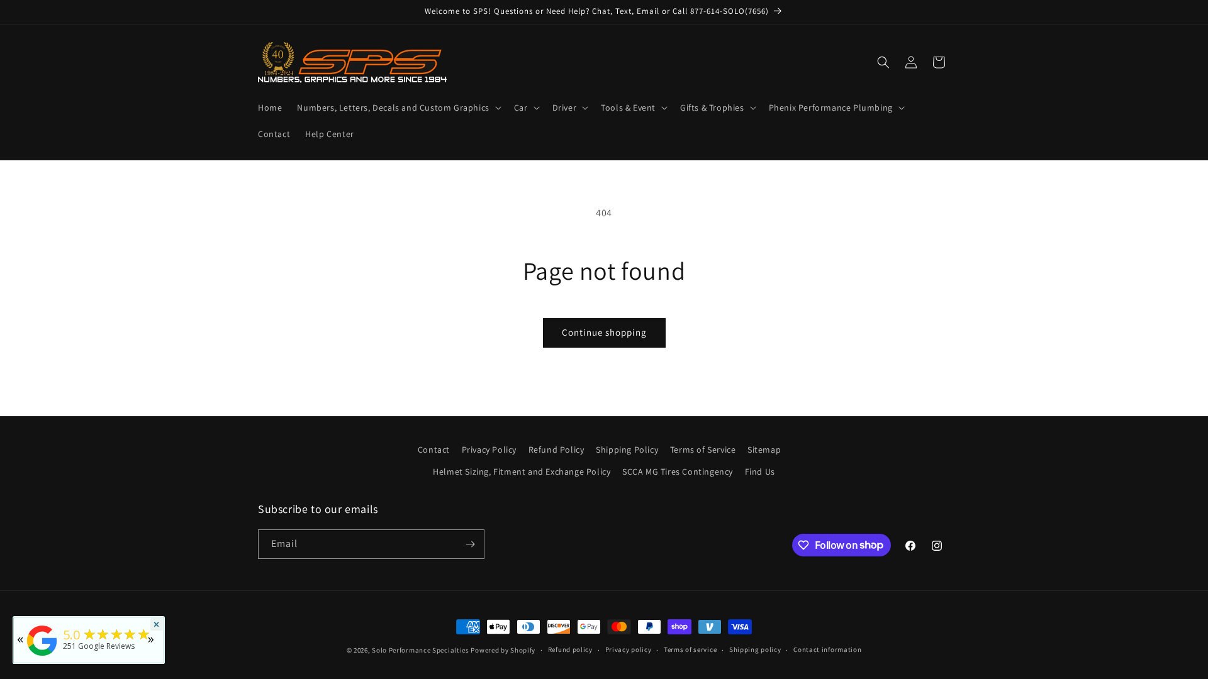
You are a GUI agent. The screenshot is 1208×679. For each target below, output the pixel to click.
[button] (397, 107)
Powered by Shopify (503, 650)
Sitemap (764, 449)
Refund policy (570, 649)
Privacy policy (628, 649)
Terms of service (690, 649)
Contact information (827, 649)
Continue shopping (604, 332)
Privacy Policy (489, 449)
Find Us (760, 471)
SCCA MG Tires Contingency (677, 471)
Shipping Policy (627, 449)
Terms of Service (703, 449)
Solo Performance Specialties (420, 650)
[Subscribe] (470, 544)
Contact (434, 449)
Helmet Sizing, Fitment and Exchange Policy (521, 471)
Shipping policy (755, 649)
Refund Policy (556, 449)
